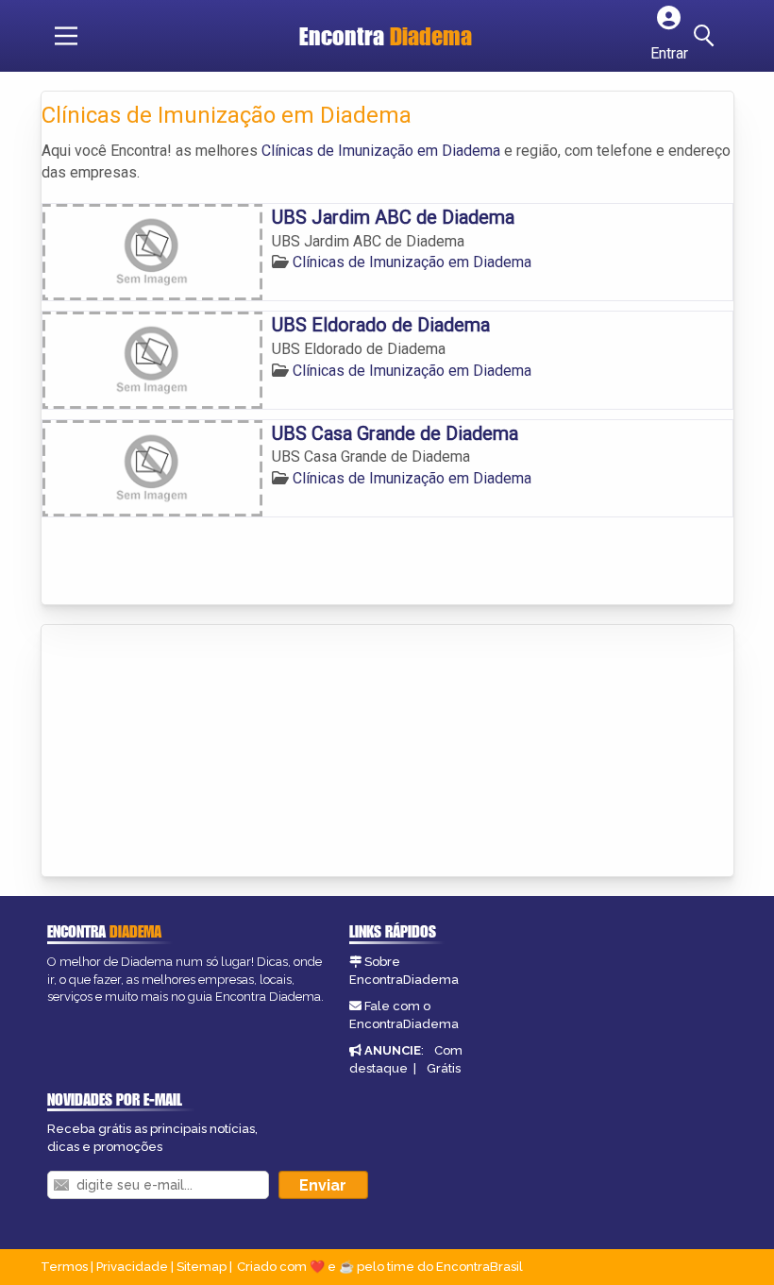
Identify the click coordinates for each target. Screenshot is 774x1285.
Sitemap (202, 1267)
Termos (64, 1267)
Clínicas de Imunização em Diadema (380, 151)
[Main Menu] (66, 36)
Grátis (444, 1068)
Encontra (385, 36)
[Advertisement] (183, 752)
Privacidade (132, 1267)
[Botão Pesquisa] (707, 36)
